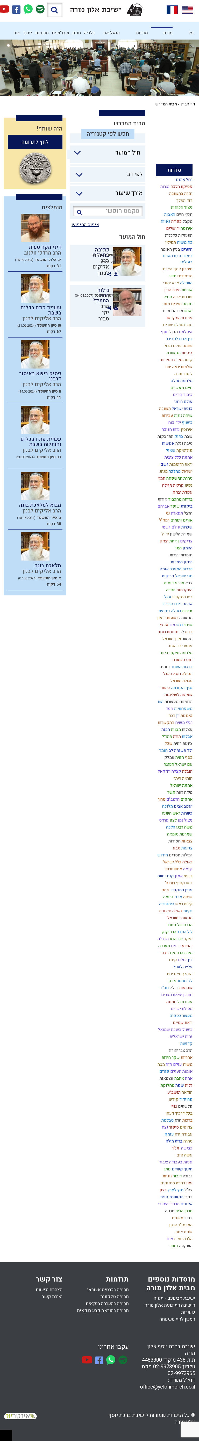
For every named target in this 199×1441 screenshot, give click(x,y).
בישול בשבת (181, 1029)
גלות (188, 1085)
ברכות (187, 1120)
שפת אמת (183, 1232)
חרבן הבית (183, 1211)
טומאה (172, 834)
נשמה (187, 346)
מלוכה (167, 806)
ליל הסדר (184, 932)
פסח (164, 890)
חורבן (187, 995)
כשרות (186, 813)
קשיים (177, 1169)
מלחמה (186, 653)
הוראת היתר (183, 778)
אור (171, 625)
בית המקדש (182, 597)
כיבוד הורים (182, 395)
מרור (161, 799)
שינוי (188, 625)
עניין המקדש (181, 890)
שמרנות (186, 834)
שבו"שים (60, 32)
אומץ (163, 625)
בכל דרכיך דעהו (179, 1113)
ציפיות (187, 353)
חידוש (162, 855)
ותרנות (187, 297)
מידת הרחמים (181, 953)
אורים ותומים (181, 520)
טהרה (187, 1141)
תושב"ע (173, 1092)
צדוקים (186, 1127)
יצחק (163, 541)
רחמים (164, 667)
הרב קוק (168, 932)
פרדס (163, 820)
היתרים (186, 249)
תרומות (42, 32)
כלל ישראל (171, 862)
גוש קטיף (184, 883)
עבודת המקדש (179, 318)
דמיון (161, 618)
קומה (187, 360)
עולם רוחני (183, 401)
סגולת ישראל (181, 681)
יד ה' (164, 534)
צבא (188, 583)
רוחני (161, 632)
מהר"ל (166, 736)
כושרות (188, 1312)
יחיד (169, 974)
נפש (188, 485)
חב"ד (164, 988)
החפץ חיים (183, 974)
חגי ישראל (183, 576)
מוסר (165, 304)
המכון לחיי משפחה (177, 1319)
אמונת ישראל (181, 785)
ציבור (163, 1162)
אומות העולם (181, 1071)
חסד (169, 709)
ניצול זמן (185, 820)
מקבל (187, 221)
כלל (177, 457)
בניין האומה (170, 249)
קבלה (175, 771)
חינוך (188, 1169)
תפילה (187, 674)
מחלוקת (167, 1085)
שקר (175, 1057)
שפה (179, 1085)
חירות (166, 1057)
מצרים (176, 304)
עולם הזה (173, 1064)
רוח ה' (169, 883)
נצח (164, 1127)
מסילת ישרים (181, 1009)
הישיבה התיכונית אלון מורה (170, 1305)
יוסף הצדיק (170, 269)
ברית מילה (173, 1141)
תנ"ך (175, 1148)
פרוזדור (186, 1099)
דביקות (167, 576)
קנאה (187, 869)
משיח (187, 1064)
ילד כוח (174, 422)
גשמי (188, 876)
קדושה (186, 1043)
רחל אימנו (184, 180)
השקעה (185, 1246)
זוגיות (167, 1176)
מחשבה (185, 618)
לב (181, 632)
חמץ (161, 478)
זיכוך (164, 953)
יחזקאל (163, 771)
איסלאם (185, 332)
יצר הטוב (175, 646)
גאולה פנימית (169, 611)
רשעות (172, 618)
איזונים (186, 1204)
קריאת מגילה (172, 485)
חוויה (179, 757)
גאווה (165, 221)
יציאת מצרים (171, 995)
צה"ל (188, 1190)
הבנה (165, 729)
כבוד (188, 1218)
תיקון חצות (169, 653)
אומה (164, 569)
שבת (188, 436)
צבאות (187, 841)
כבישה (186, 1148)
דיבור (177, 1176)
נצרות (164, 186)
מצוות (175, 729)
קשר (170, 792)
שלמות (186, 367)
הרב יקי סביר (103, 313)
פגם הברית (172, 604)
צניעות (186, 848)
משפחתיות (183, 709)
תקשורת (173, 353)
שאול (170, 450)
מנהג (163, 471)
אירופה (186, 228)
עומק (169, 1134)
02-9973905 (167, 1366)
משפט (177, 1218)
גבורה (187, 1176)
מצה (161, 1064)
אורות (162, 499)
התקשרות (165, 722)
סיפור (173, 1127)
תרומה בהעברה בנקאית (107, 1303)
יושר (172, 276)
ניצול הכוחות (181, 207)
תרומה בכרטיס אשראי (108, 1289)
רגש (179, 625)
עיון (189, 1183)
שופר (174, 506)
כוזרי (188, 1197)
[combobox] (105, 154)
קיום (172, 960)
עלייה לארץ (183, 967)
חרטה (169, 1211)
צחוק (178, 436)
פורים (163, 1071)
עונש (188, 646)
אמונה (187, 457)
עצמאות (166, 1078)
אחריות (186, 1057)
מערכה (163, 946)
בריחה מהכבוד (180, 499)
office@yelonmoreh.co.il (167, 1387)
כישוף (187, 422)
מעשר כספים (180, 1016)
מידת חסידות (171, 360)
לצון (173, 820)
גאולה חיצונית (170, 911)
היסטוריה (166, 904)
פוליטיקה (184, 450)
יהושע (187, 946)
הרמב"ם (172, 799)
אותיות (187, 290)
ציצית (169, 457)
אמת (188, 1078)
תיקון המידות (181, 562)
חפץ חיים (184, 214)
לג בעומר (184, 981)
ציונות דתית (183, 743)
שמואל (163, 1029)
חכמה (187, 304)
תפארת (176, 513)
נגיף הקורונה (181, 688)
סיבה (188, 443)
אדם (177, 897)
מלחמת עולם (181, 381)
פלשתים (185, 1106)
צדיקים (186, 541)
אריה (176, 297)
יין (177, 715)
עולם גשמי (170, 527)
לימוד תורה (183, 374)
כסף (188, 757)
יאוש (188, 311)
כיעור (165, 688)
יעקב (188, 939)
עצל (167, 597)
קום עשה (165, 876)
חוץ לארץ (174, 1190)
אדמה (187, 604)
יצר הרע (176, 939)
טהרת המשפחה (179, 478)
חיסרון (187, 269)
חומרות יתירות (181, 555)
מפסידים (184, 276)
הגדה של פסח (180, 925)
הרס (177, 1120)
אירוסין (186, 429)
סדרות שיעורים (140, 34)
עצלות (187, 729)
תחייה (170, 590)
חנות (76, 32)
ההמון (187, 548)
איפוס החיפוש (85, 224)
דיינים (175, 946)
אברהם (163, 506)
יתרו (167, 367)
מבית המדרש (165, 34)
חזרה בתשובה (180, 193)
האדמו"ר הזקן (180, 1225)
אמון (178, 876)
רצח (171, 715)
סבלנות (167, 1120)
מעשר (187, 639)
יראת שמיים (182, 1023)
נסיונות (172, 632)
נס (167, 513)
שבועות (185, 988)
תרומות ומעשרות (178, 702)
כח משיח (184, 242)
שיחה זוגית (183, 415)
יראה (175, 367)
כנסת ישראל (182, 408)
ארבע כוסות (173, 583)
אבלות (187, 736)
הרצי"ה (163, 939)
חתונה (170, 1002)
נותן (167, 1169)
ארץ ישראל (171, 639)
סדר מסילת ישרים (177, 325)
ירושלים (172, 228)
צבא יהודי (170, 283)
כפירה (176, 221)
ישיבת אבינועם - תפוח (174, 1298)
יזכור (27, 32)
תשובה (164, 408)
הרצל (188, 513)
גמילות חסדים (180, 855)
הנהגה (168, 764)
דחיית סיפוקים (172, 1183)
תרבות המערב (181, 569)
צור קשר (15, 34)
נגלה (178, 443)
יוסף (163, 332)
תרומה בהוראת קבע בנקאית (103, 1310)
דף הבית (188, 104)
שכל (168, 743)
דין (190, 960)
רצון (162, 1190)
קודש (173, 1099)
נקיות (187, 911)
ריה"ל (173, 988)
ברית (188, 632)
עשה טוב (184, 1155)
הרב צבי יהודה (180, 1050)
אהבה (178, 1078)
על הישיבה (187, 34)
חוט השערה (182, 660)
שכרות (186, 527)
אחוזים (186, 799)
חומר (163, 750)
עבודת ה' (184, 1002)
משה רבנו (184, 827)
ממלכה (174, 471)
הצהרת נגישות (49, 1289)
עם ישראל (183, 764)
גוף (173, 1106)
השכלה (186, 283)
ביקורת (186, 506)
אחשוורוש (173, 869)
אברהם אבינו (171, 311)
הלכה (170, 827)
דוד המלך (184, 200)
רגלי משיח (183, 722)
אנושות (167, 443)
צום (169, 1239)
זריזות (173, 541)
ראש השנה (170, 813)
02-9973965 (181, 1373)
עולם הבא (173, 346)
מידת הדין (172, 290)
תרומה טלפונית (114, 1296)
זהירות (187, 611)
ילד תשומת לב (180, 750)
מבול (173, 332)
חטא (167, 297)
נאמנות (186, 715)
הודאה (187, 1092)
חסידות (174, 841)
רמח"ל (163, 520)
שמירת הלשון (181, 534)
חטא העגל (171, 674)
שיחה (187, 897)
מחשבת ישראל (179, 918)
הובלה (187, 771)
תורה (176, 736)
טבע (176, 848)
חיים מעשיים (181, 388)
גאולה (187, 862)
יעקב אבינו (183, 806)
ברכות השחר (181, 667)
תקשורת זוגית (171, 1197)
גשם (163, 464)
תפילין (170, 242)
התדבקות (165, 436)
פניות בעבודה (180, 1162)
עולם (182, 960)
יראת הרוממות (180, 464)
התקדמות (184, 590)
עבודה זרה (183, 1134)
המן (178, 548)
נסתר (173, 1246)
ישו (160, 702)
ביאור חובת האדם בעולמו (178, 259)
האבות (169, 214)
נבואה (167, 897)
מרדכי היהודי (168, 1204)
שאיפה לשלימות (178, 695)
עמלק (168, 757)
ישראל (187, 471)
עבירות (167, 415)
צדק (171, 981)
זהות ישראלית (181, 1036)
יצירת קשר (52, 1296)
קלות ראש (183, 904)
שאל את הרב (111, 34)
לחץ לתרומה (35, 142)
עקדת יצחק (182, 492)
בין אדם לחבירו (179, 339)
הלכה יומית (183, 1239)
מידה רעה (184, 792)
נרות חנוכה (170, 429)
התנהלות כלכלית (178, 235)
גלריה (89, 32)
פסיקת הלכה (181, 186)
